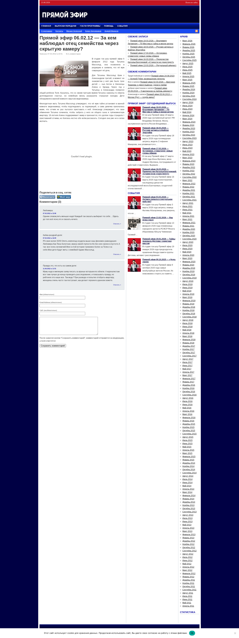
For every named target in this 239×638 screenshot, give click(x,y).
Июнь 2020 (187, 249)
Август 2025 (187, 63)
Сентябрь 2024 (189, 99)
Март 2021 (187, 219)
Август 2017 (187, 359)
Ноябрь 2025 (188, 54)
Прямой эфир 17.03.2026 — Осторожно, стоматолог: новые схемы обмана (157, 150)
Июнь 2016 (187, 404)
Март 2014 (187, 492)
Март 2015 (187, 453)
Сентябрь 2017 (189, 356)
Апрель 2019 (188, 294)
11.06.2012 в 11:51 (49, 268)
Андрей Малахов (111, 31)
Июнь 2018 (187, 326)
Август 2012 (187, 554)
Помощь (108, 26)
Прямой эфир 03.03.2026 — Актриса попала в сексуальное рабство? (157, 199)
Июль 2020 (187, 245)
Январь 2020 (188, 265)
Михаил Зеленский (74, 31)
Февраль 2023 (188, 161)
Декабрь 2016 (188, 385)
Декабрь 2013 (188, 502)
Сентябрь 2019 (189, 278)
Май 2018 (186, 330)
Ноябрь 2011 (188, 583)
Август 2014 (187, 476)
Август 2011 (187, 593)
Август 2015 (187, 437)
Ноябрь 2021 (188, 193)
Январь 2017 (188, 382)
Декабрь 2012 (188, 541)
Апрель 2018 (188, 333)
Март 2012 (187, 570)
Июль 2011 (187, 596)
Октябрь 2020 (188, 236)
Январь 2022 (188, 187)
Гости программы (90, 26)
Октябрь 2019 (188, 275)
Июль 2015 (187, 440)
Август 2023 (187, 141)
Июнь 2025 (187, 70)
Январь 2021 (188, 226)
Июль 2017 (187, 362)
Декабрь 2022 (188, 167)
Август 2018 (187, 320)
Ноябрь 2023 (188, 132)
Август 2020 (187, 242)
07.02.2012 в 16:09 (49, 238)
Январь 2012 (188, 577)
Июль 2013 (187, 518)
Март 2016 (187, 414)
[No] (235, 633)
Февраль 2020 (188, 262)
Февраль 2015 (188, 456)
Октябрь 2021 (188, 197)
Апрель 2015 (188, 450)
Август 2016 (187, 398)
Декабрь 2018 (188, 307)
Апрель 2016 (188, 411)
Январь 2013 (188, 538)
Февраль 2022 (188, 184)
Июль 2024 (187, 106)
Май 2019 (186, 291)
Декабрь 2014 (188, 463)
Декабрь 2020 (188, 229)
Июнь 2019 (187, 288)
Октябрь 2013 (188, 508)
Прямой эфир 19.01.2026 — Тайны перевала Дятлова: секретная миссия (158, 241)
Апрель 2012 (188, 567)
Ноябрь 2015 (188, 427)
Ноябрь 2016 (188, 388)
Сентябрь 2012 (189, 551)
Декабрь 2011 (188, 580)
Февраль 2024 (188, 122)
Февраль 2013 (188, 534)
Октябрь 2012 (188, 547)
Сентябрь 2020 (189, 239)
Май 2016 (186, 408)
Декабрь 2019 (188, 268)
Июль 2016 (187, 401)
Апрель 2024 (188, 115)
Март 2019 (187, 297)
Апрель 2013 (188, 528)
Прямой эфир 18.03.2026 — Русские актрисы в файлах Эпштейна (155, 130)
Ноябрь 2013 (188, 505)
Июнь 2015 (187, 443)
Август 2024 (187, 102)
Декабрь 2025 (188, 50)
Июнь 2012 (187, 560)
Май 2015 (186, 447)
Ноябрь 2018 (188, 310)
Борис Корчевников (93, 31)
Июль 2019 (187, 284)
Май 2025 (186, 73)
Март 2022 (187, 180)
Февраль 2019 (188, 301)
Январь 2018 (188, 343)
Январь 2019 (188, 304)
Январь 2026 (188, 47)
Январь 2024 (188, 125)
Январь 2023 (188, 164)
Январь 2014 (188, 499)
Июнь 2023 (187, 148)
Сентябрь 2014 (189, 473)
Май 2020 (186, 252)
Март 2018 (187, 336)
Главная (46, 26)
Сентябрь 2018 (189, 317)
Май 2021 (186, 213)
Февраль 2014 (188, 495)
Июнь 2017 (187, 365)
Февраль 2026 (188, 44)
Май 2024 (186, 112)
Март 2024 (187, 119)
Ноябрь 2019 (188, 271)
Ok (192, 633)
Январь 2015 (188, 460)
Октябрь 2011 (188, 586)
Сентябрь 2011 (189, 590)
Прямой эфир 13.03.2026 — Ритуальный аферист (153, 65)
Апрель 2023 (188, 154)
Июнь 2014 (187, 482)
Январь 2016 (188, 421)
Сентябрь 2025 (189, 60)
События (122, 26)
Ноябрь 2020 (188, 232)
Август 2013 (187, 515)
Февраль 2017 (188, 378)
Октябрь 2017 (188, 352)
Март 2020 (187, 258)
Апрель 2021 (188, 216)
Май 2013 (186, 525)
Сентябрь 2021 (189, 200)
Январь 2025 (188, 86)
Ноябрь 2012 (188, 544)
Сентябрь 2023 (189, 138)
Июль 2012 (187, 557)
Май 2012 (186, 564)
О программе (46, 31)
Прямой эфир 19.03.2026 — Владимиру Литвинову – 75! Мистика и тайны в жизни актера (158, 109)
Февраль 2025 (188, 83)
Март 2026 (187, 41)
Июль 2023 (187, 145)
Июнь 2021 (187, 210)
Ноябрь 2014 (188, 466)
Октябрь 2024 (188, 96)
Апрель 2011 (188, 606)
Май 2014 (186, 486)
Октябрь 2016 (188, 391)
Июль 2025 (187, 67)
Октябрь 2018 (188, 314)
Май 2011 (186, 603)
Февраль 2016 (188, 417)
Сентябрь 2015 (189, 434)
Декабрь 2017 (188, 346)
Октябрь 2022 (188, 174)
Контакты (59, 31)
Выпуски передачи (65, 26)
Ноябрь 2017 (188, 349)
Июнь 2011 (187, 599)
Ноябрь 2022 (188, 171)
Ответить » (117, 224)
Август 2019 (187, 281)
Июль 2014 (187, 479)
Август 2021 (187, 203)
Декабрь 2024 (188, 89)
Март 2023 (187, 158)
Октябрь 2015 (188, 430)
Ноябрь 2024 (188, 93)
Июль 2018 (187, 323)
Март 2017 (187, 375)
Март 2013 (187, 531)
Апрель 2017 (188, 372)
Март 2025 (187, 80)
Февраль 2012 (188, 573)
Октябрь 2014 (188, 469)
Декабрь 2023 (188, 128)
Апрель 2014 (188, 489)
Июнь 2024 (187, 109)
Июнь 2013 (187, 521)
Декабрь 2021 (188, 190)
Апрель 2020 (188, 255)
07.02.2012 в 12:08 (49, 213)
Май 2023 (186, 151)
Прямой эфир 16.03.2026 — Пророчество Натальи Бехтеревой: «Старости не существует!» (159, 171)
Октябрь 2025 (188, 57)
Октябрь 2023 (188, 135)
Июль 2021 (187, 206)
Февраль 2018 (188, 339)
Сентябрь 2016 (189, 395)
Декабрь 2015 (188, 424)
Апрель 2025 (188, 76)
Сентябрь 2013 (189, 512)
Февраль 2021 (188, 223)
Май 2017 (186, 369)
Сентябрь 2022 (189, 177)
